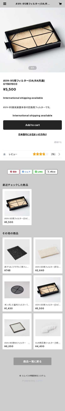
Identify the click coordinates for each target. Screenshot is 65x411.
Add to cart (32, 125)
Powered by (29, 381)
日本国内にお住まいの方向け (32, 134)
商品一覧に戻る (32, 361)
